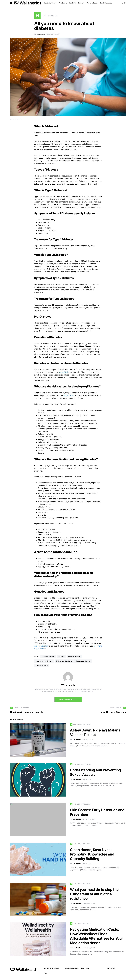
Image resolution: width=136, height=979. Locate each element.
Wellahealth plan (41, 646)
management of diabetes (44, 661)
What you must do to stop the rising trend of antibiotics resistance (94, 894)
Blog (87, 968)
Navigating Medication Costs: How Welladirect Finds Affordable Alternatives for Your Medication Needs (96, 936)
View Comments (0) (67, 699)
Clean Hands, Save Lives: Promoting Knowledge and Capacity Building (92, 854)
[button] (125, 3)
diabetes (61, 656)
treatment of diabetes (83, 661)
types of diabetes (42, 665)
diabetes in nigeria (74, 656)
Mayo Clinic (64, 372)
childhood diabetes (48, 656)
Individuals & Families (51, 968)
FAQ (45, 973)
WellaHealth (41, 34)
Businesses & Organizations (74, 968)
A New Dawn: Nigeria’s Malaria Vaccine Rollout (95, 732)
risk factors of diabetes (64, 661)
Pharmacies (111, 968)
